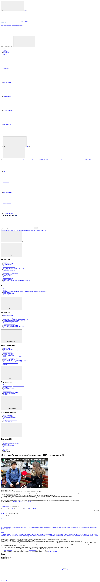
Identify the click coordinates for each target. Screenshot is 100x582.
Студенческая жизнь (8, 110)
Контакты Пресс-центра (8, 294)
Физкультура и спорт (8, 416)
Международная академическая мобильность (13, 326)
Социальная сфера (7, 415)
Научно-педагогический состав (10, 273)
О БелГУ (5, 54)
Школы (5, 364)
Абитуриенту (4, 25)
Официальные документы (9, 270)
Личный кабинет (25, 21)
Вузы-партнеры (7, 387)
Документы (6, 444)
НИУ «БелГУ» (6, 449)
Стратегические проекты (9, 445)
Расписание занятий (8, 315)
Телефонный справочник (17, 534)
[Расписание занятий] (2, 22)
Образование (6, 68)
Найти (36, 228)
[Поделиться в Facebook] (10, 508)
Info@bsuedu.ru (32, 550)
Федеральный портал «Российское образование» (57, 535)
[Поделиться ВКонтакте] (4, 508)
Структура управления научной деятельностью (14, 350)
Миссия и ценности (7, 264)
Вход (2, 23)
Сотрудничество (7, 96)
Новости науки (6, 348)
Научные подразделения (9, 359)
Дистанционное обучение (9, 324)
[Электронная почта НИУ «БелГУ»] (5, 22)
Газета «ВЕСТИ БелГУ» (8, 293)
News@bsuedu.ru (8, 550)
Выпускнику (20, 25)
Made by (5, 580)
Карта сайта (45, 534)
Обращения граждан (8, 279)
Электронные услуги (8, 278)
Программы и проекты (8, 349)
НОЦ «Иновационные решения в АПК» (12, 356)
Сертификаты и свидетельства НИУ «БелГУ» (13, 268)
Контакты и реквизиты (8, 283)
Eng (25, 10)
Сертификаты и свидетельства (30, 534)
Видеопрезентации (7, 292)
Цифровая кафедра (7, 327)
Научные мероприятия (8, 353)
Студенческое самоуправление (10, 420)
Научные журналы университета (11, 358)
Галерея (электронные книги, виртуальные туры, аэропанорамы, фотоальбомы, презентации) (25, 291)
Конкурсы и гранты (7, 352)
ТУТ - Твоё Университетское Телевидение (21, 501)
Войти (2, 513)
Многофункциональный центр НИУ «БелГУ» (14, 320)
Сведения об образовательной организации (13, 281)
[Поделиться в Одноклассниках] (17, 508)
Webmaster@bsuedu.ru (53, 551)
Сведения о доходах (93, 535)
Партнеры (5, 394)
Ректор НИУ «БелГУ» (8, 271)
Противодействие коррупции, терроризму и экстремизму (16, 280)
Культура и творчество (8, 418)
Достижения (6, 265)
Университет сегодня (8, 263)
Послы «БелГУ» (7, 391)
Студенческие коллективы (9, 417)
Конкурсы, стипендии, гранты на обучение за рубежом (16, 384)
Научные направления (8, 355)
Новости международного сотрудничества (13, 389)
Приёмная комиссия (92, 527)
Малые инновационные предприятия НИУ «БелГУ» (15, 360)
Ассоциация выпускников (9, 393)
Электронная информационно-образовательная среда (15, 319)
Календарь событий (7, 274)
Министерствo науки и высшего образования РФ (33, 535)
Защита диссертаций (8, 354)
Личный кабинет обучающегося (10, 318)
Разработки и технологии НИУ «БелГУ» (12, 361)
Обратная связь (31, 536)
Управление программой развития (11, 443)
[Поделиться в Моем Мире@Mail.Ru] (36, 508)
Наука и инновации (7, 82)
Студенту (9, 25)
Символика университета (9, 267)
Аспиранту (14, 25)
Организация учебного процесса (10, 322)
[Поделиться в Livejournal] (30, 508)
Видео (4, 290)
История (5, 262)
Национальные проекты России (10, 363)
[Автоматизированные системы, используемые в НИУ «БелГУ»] (3, 22)
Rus (2, 10)
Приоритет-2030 (7, 124)
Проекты (5, 446)
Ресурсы (5, 276)
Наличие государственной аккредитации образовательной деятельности (64, 534)
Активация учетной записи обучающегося (13, 316)
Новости (5, 288)
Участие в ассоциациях (8, 388)
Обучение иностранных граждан (11, 325)
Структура (5, 269)
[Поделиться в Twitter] (25, 508)
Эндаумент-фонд (7, 275)
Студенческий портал (8, 421)
